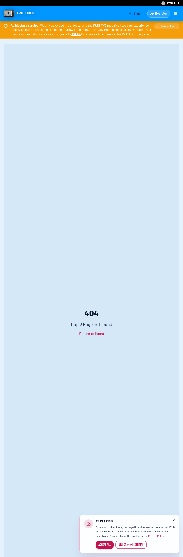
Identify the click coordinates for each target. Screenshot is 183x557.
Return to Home (91, 333)
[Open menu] (175, 14)
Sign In (138, 13)
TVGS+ (76, 34)
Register (161, 13)
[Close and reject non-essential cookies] (174, 520)
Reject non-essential (131, 545)
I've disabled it (169, 26)
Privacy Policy (156, 535)
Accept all (104, 545)
